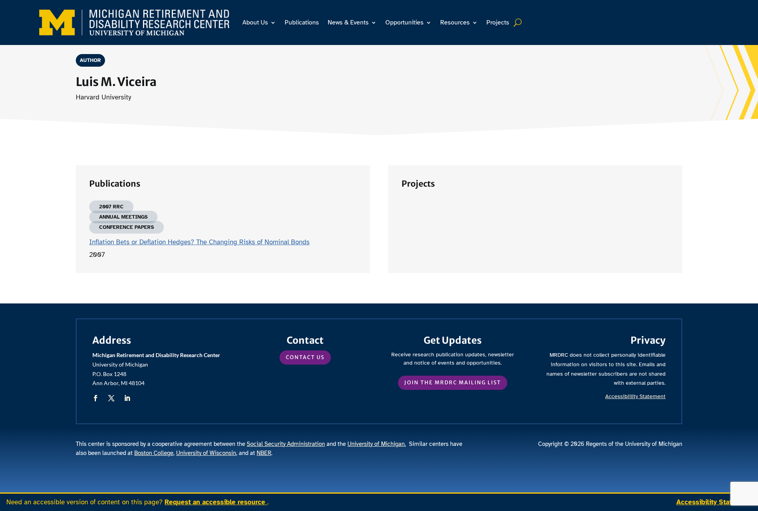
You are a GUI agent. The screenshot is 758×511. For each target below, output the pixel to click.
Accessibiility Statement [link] (635, 396)
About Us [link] (255, 22)
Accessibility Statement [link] (714, 502)
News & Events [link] (348, 22)
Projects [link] (497, 22)
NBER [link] (264, 453)
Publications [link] (302, 22)
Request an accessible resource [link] (216, 502)
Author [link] (90, 60)
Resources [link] (455, 22)
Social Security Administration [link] (286, 443)
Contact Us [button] (305, 357)
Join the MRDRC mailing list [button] (452, 382)
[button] (95, 398)
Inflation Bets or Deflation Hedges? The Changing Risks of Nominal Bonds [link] (199, 242)
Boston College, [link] (154, 453)
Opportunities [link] (404, 22)
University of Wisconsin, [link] (206, 453)
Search (518, 22)
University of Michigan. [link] (376, 443)
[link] (134, 22)
